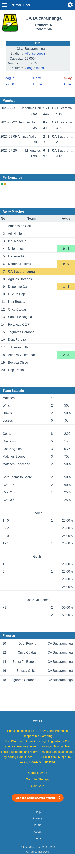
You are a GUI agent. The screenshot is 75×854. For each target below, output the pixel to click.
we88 (37, 721)
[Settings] (70, 5)
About (37, 831)
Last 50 (9, 84)
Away (68, 84)
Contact (37, 838)
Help (38, 812)
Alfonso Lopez (35, 53)
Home (37, 78)
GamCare (37, 786)
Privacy (38, 818)
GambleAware (37, 772)
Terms (37, 825)
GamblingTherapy (37, 779)
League (9, 78)
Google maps (34, 68)
